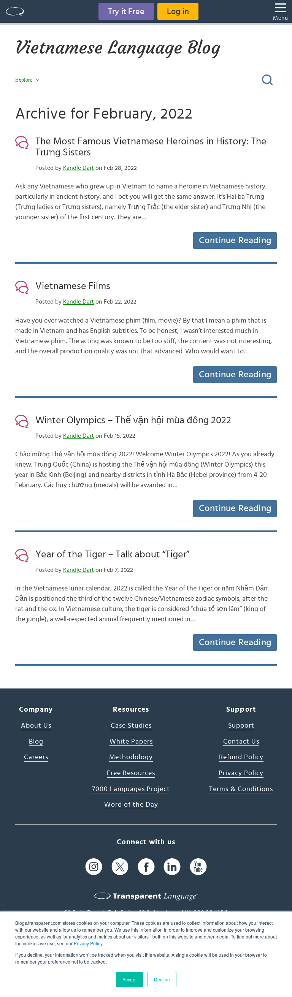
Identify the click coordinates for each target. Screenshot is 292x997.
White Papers (131, 741)
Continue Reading (235, 240)
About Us (36, 725)
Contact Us (241, 741)
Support (241, 725)
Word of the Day (131, 804)
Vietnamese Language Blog (117, 47)
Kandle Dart (78, 168)
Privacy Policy (88, 943)
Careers (36, 757)
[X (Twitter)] (120, 866)
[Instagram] (93, 866)
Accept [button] (129, 979)
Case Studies (131, 725)
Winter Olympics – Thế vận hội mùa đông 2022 (133, 420)
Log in (178, 11)
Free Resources (131, 773)
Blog (36, 741)
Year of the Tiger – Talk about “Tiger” (112, 554)
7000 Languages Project (131, 789)
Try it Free (126, 11)
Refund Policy (241, 757)
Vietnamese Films (72, 286)
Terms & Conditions (241, 789)
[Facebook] (146, 866)
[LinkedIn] (172, 866)
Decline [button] (162, 979)
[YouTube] (198, 866)
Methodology (131, 757)
